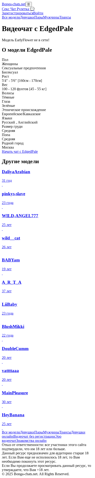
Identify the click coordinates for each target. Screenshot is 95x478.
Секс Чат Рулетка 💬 (18, 9)
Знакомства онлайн (31, 441)
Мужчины (51, 17)
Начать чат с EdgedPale (20, 151)
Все (11, 17)
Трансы (65, 17)
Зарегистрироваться (17, 13)
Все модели (11, 432)
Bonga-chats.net (13, 4)
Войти (38, 13)
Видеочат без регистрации (34, 436)
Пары (38, 17)
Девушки (27, 17)
